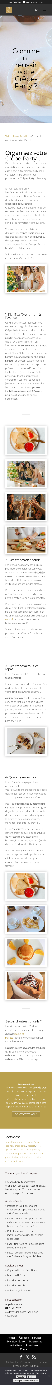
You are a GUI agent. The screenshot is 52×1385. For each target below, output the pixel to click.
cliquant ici (11, 1315)
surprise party (22, 1153)
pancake (10, 1153)
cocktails (10, 619)
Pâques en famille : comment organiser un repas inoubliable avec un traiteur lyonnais (26, 1209)
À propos (24, 1337)
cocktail (9, 1145)
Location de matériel (18, 1280)
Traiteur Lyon (11, 136)
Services (36, 1337)
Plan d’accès (32, 1345)
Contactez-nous (26, 1114)
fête (39, 1145)
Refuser (31, 1377)
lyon (16, 1149)
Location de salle (16, 1285)
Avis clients (16, 1345)
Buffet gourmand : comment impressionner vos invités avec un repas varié (25, 1234)
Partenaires (35, 1341)
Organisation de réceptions (22, 1270)
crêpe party (20, 1145)
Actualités (24, 136)
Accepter (21, 1377)
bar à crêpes (33, 1142)
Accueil (12, 1337)
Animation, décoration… (20, 1290)
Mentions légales (16, 1341)
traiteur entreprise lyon (23, 1157)
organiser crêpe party (30, 1149)
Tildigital (33, 1365)
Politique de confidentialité (26, 1381)
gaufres (9, 1149)
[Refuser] (48, 1376)
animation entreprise (15, 1142)
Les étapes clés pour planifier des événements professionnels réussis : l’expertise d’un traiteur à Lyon (26, 1222)
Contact (24, 1349)
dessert (31, 1145)
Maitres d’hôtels (16, 1275)
